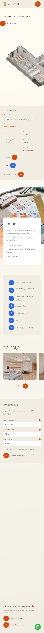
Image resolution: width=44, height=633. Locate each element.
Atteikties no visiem (18, 625)
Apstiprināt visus (17, 618)
